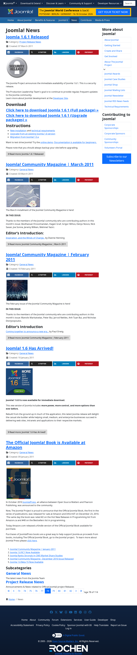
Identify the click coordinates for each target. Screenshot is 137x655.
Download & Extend (30, 3)
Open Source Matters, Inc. (65, 641)
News (74, 20)
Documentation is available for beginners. (75, 142)
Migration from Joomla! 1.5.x (24, 137)
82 (71, 590)
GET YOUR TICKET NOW (113, 12)
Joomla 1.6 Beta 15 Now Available (26, 562)
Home (11, 20)
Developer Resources (109, 3)
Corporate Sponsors (114, 133)
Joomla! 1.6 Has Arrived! (29, 348)
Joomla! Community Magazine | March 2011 (50, 164)
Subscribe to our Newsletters (116, 158)
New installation (18, 130)
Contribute (86, 20)
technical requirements (43, 130)
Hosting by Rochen (68, 653)
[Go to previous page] (13, 590)
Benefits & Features (45, 20)
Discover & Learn (55, 3)
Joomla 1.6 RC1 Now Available (25, 552)
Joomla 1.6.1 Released (27, 37)
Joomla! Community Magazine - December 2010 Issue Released (42, 558)
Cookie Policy (58, 625)
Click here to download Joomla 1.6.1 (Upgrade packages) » (46, 117)
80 (59, 590)
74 (25, 590)
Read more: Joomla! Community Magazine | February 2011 (39, 337)
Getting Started (112, 45)
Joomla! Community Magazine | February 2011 (47, 257)
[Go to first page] (9, 590)
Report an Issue (119, 625)
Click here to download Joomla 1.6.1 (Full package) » (52, 110)
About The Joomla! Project (113, 63)
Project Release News (30, 41)
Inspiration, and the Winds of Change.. (25, 237)
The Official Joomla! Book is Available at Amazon (45, 445)
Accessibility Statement (22, 625)
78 (48, 590)
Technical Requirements (116, 106)
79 (53, 590)
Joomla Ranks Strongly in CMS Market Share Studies (36, 555)
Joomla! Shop (111, 84)
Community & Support (81, 3)
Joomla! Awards (112, 73)
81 (65, 590)
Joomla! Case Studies (114, 79)
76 (36, 590)
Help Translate (101, 625)
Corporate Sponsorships (111, 126)
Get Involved (110, 56)
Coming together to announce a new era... (27, 331)
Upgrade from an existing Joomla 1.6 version (32, 133)
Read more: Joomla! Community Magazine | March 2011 (37, 244)
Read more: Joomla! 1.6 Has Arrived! (27, 432)
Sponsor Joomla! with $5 (79, 625)
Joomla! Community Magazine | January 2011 (33, 549)
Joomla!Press (29, 502)
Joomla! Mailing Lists (114, 90)
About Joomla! (24, 20)
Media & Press (102, 20)
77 (42, 590)
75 (30, 590)
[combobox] (129, 3)
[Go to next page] (76, 590)
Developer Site (60, 98)
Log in (68, 628)
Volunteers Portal (113, 147)
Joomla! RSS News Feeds (116, 101)
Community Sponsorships (111, 141)
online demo (46, 142)
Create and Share (113, 50)
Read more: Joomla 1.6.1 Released (26, 154)
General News (26, 169)
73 (19, 590)
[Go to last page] (81, 590)
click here (32, 540)
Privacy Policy (43, 625)
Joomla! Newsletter (114, 95)
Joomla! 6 (63, 20)
